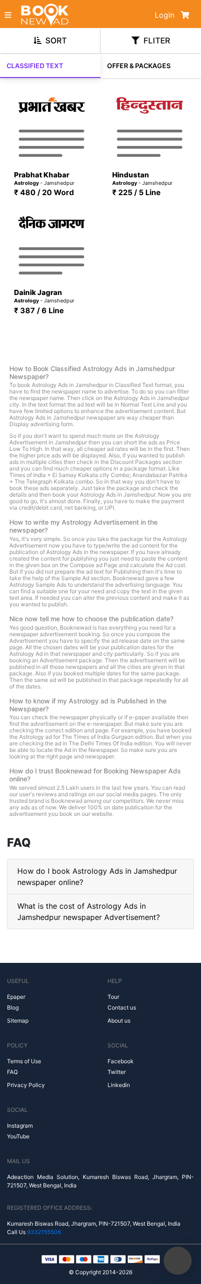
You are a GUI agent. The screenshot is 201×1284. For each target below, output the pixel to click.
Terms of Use (24, 1061)
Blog (13, 1007)
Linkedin (119, 1084)
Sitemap (18, 1020)
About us (119, 1020)
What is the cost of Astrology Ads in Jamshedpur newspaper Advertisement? (88, 911)
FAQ (12, 1071)
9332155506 (44, 1231)
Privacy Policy (26, 1084)
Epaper (16, 996)
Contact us (122, 1007)
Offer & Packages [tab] (139, 66)
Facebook (121, 1061)
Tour (113, 996)
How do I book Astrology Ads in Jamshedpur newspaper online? (97, 876)
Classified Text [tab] (35, 66)
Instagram (20, 1125)
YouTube (18, 1136)
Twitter (117, 1071)
